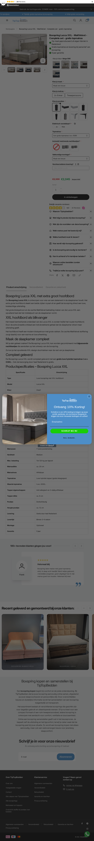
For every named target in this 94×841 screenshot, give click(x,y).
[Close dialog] (89, 396)
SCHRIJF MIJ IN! (69, 431)
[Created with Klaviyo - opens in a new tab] (47, 445)
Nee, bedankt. (69, 438)
